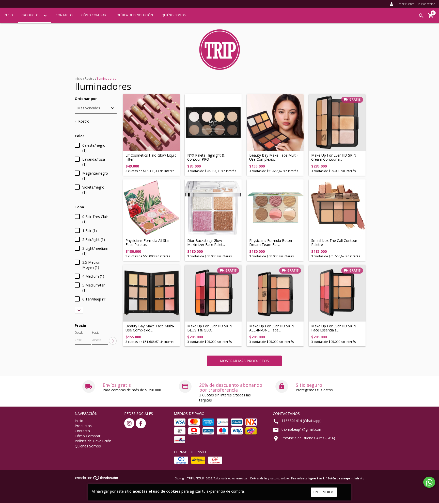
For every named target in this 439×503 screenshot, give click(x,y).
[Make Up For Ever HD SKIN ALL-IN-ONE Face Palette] (275, 293)
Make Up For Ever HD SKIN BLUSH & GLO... (209, 328)
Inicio (8, 15)
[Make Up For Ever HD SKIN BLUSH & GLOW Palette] (213, 293)
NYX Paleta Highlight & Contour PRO (206, 157)
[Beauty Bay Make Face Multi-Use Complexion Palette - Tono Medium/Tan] (275, 122)
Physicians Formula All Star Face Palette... (148, 242)
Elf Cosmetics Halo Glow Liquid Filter (151, 157)
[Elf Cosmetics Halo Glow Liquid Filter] (151, 122)
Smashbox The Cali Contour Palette (334, 242)
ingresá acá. (316, 478)
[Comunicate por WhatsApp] (429, 482)
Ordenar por (86, 98)
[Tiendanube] (97, 479)
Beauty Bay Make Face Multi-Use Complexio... (273, 157)
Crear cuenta (405, 4)
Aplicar (113, 341)
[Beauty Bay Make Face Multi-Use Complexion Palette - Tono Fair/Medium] (151, 293)
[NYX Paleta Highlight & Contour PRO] (213, 122)
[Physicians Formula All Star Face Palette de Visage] (151, 207)
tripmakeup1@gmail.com (301, 429)
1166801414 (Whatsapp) (301, 420)
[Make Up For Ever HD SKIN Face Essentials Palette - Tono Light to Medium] (337, 293)
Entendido (324, 492)
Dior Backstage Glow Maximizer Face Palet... (206, 242)
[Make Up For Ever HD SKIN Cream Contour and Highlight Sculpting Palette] (337, 122)
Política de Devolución (134, 15)
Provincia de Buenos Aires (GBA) (308, 437)
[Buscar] (421, 15)
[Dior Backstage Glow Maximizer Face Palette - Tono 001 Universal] (213, 207)
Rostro (90, 78)
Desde (79, 332)
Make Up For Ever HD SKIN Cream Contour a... (333, 157)
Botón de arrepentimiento (345, 478)
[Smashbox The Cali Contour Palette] (337, 207)
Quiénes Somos (173, 15)
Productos (31, 15)
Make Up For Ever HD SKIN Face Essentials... (333, 328)
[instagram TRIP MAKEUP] (129, 423)
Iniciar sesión (426, 4)
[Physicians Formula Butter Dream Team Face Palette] (275, 207)
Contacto (64, 15)
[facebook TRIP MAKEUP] (141, 423)
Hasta (96, 332)
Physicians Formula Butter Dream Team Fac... (270, 242)
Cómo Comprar (93, 15)
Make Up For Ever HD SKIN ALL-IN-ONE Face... (271, 328)
